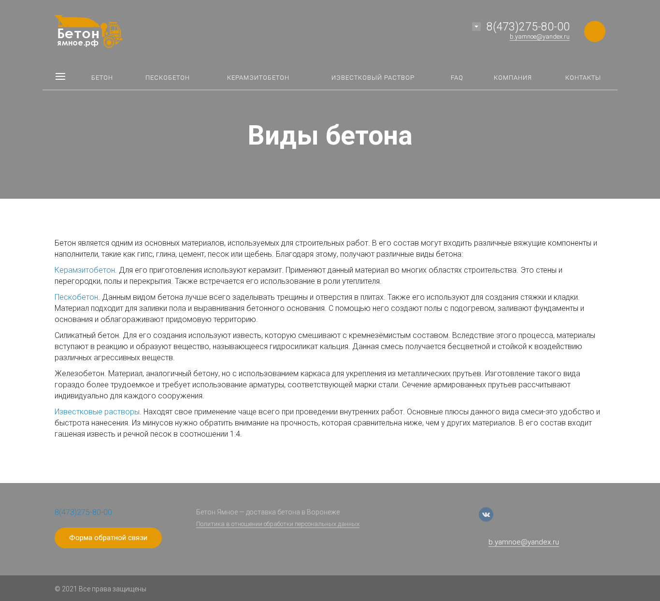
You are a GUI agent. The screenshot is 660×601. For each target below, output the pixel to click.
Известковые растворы (97, 411)
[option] (330, 99)
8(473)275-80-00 (528, 26)
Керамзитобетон (85, 270)
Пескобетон (76, 297)
